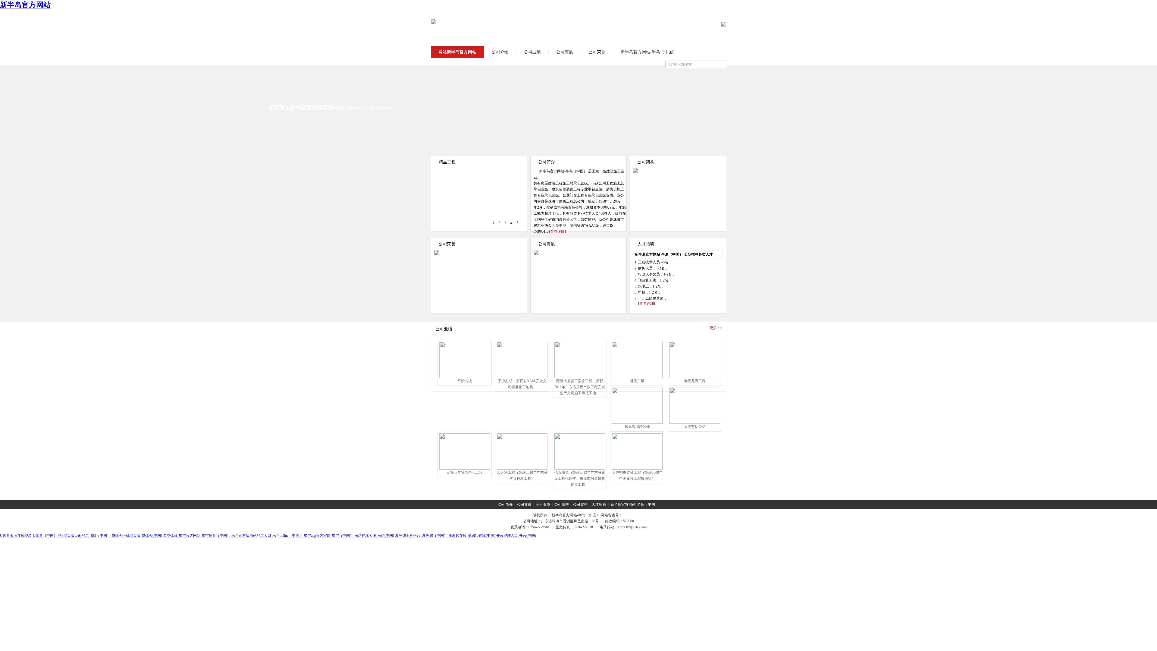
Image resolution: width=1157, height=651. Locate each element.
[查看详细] (557, 231)
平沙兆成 (464, 381)
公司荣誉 (596, 52)
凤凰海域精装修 (637, 427)
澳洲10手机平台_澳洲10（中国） (421, 535)
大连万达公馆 (695, 427)
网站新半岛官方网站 (457, 52)
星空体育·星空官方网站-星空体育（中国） (196, 535)
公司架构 (580, 504)
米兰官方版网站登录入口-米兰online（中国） (267, 535)
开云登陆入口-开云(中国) (516, 535)
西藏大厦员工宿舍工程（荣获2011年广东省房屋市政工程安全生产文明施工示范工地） (579, 387)
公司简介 (505, 504)
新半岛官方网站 (25, 5)
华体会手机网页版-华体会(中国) (136, 535)
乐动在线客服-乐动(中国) (374, 535)
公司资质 (564, 52)
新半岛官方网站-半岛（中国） (649, 52)
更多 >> (716, 328)
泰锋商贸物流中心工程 (465, 472)
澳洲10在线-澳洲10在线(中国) (471, 535)
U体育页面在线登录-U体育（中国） (28, 535)
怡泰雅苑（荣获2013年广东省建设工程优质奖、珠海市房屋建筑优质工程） (579, 478)
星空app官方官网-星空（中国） (328, 535)
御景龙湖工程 (695, 381)
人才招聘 (599, 504)
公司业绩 (532, 52)
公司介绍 (500, 52)
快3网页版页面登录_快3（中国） (84, 535)
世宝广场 (637, 381)
